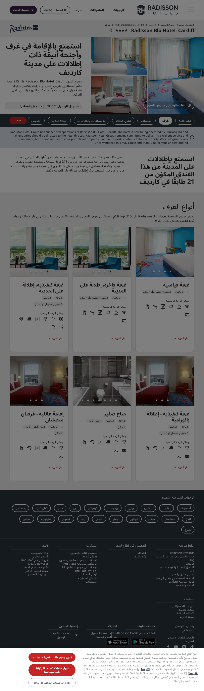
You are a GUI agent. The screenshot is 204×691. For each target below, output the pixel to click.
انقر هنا (193, 673)
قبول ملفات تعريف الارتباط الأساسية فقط (52, 669)
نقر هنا (145, 669)
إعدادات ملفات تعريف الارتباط (52, 682)
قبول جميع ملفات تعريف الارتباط (52, 657)
